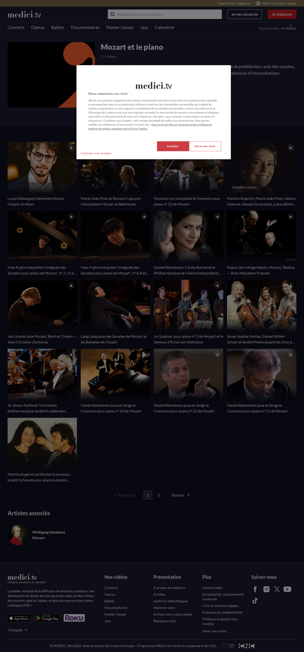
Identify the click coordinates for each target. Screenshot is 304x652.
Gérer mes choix (205, 146)
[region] (153, 112)
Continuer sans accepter (96, 153)
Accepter (173, 146)
